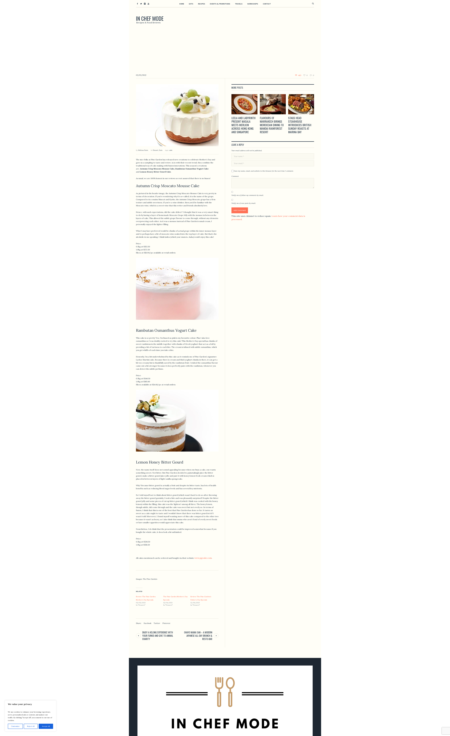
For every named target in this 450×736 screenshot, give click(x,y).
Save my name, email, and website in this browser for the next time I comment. (263, 171)
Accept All (46, 726)
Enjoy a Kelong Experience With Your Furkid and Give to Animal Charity (157, 636)
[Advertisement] (225, 49)
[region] (30, 715)
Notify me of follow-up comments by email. (247, 195)
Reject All (30, 726)
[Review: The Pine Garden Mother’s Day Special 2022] (177, 115)
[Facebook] (137, 3)
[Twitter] (141, 3)
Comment (235, 176)
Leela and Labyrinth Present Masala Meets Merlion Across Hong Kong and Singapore (243, 125)
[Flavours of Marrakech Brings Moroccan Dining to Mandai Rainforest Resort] (273, 104)
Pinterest (166, 623)
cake (170, 150)
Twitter (157, 623)
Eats (160, 150)
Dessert (155, 150)
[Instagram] (144, 3)
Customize (15, 726)
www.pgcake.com (203, 558)
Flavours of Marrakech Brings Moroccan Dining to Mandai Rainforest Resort (272, 125)
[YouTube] (148, 3)
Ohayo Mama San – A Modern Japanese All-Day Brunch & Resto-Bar (198, 636)
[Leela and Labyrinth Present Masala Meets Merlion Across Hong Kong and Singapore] (244, 104)
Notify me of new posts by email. (243, 203)
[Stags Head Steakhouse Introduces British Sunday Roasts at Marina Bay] (301, 104)
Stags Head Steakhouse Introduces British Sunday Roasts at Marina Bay (299, 125)
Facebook (147, 623)
